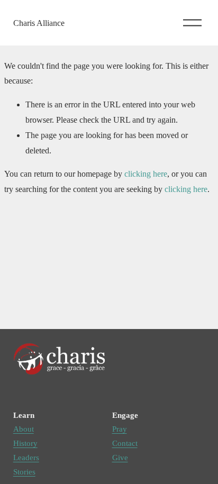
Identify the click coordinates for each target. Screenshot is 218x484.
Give (120, 457)
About (23, 429)
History (25, 443)
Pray (119, 429)
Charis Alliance (39, 23)
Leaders (26, 457)
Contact (125, 443)
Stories (24, 472)
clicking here (145, 173)
